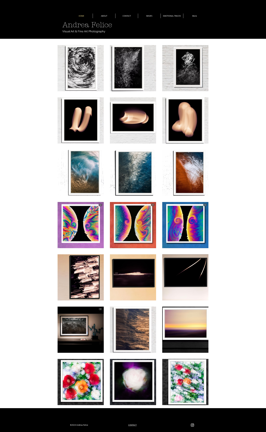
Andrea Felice (87, 25)
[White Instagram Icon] (192, 425)
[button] (149, 16)
